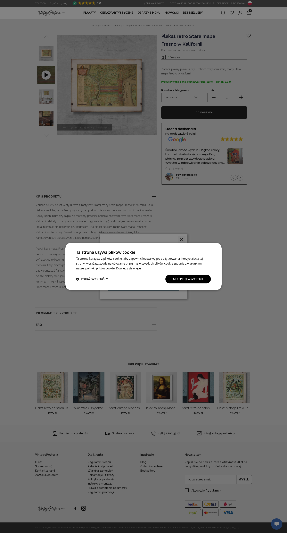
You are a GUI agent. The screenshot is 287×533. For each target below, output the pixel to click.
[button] (92, 279)
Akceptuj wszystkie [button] (188, 279)
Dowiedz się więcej (129, 268)
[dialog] (143, 266)
